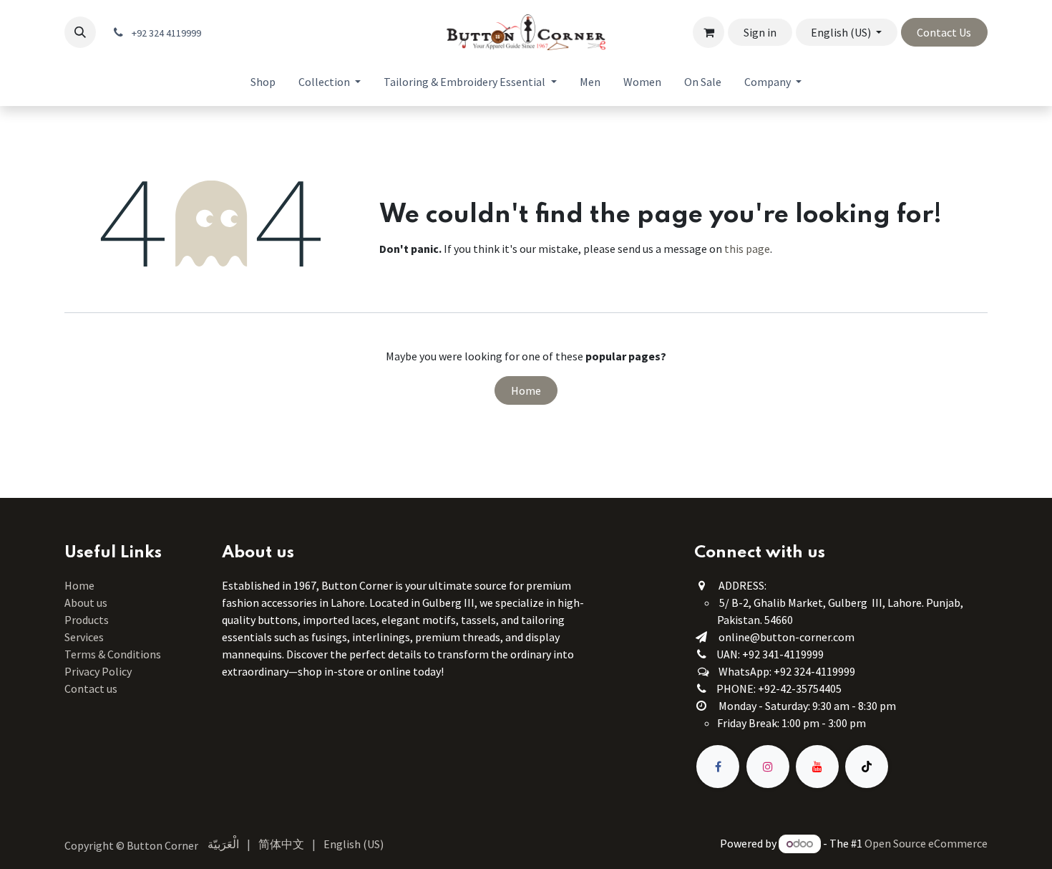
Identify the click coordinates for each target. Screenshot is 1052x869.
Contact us (90, 688)
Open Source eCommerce (926, 843)
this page (747, 248)
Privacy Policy (98, 671)
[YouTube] (817, 766)
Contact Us (944, 32)
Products (86, 620)
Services (84, 637)
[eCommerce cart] (708, 32)
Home (526, 390)
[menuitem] (263, 81)
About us (85, 602)
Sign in (760, 32)
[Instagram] (767, 766)
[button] (80, 32)
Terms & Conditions (113, 654)
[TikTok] (866, 766)
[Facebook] (717, 766)
